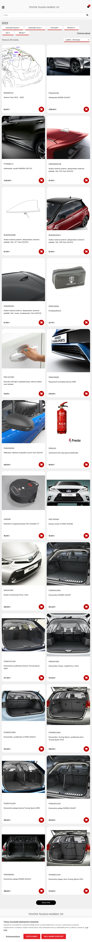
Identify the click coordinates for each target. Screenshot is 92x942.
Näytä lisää (46, 902)
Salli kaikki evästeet (53, 936)
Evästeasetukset (13, 936)
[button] (41, 109)
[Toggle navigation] (4, 7)
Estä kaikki (31, 936)
